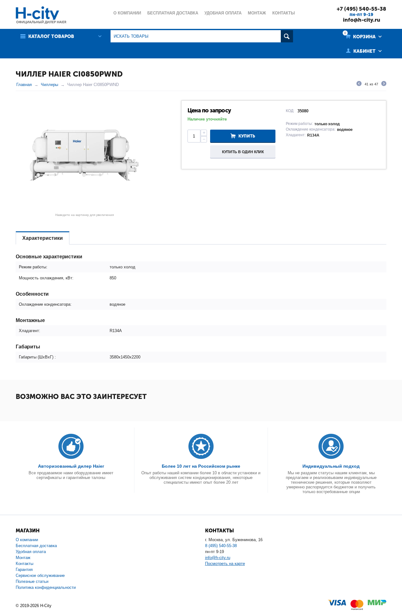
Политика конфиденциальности (46, 587)
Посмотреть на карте (225, 563)
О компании (27, 539)
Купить (246, 136)
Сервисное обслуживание (40, 575)
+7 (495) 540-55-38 (361, 9)
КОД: (290, 111)
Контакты (24, 563)
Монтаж (23, 557)
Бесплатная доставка (36, 545)
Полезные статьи (32, 581)
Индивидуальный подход (331, 466)
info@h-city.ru (361, 20)
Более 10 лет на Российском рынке (201, 466)
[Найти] (287, 36)
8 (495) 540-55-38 (221, 545)
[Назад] (358, 84)
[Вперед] (383, 84)
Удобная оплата (31, 551)
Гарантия (24, 569)
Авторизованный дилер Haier (71, 466)
